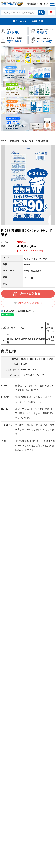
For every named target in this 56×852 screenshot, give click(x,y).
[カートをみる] (51, 12)
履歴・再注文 (20, 21)
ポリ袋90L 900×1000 (21, 141)
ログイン (43, 3)
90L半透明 (42, 141)
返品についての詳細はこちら (19, 311)
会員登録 (31, 3)
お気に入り (37, 21)
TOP (3, 141)
